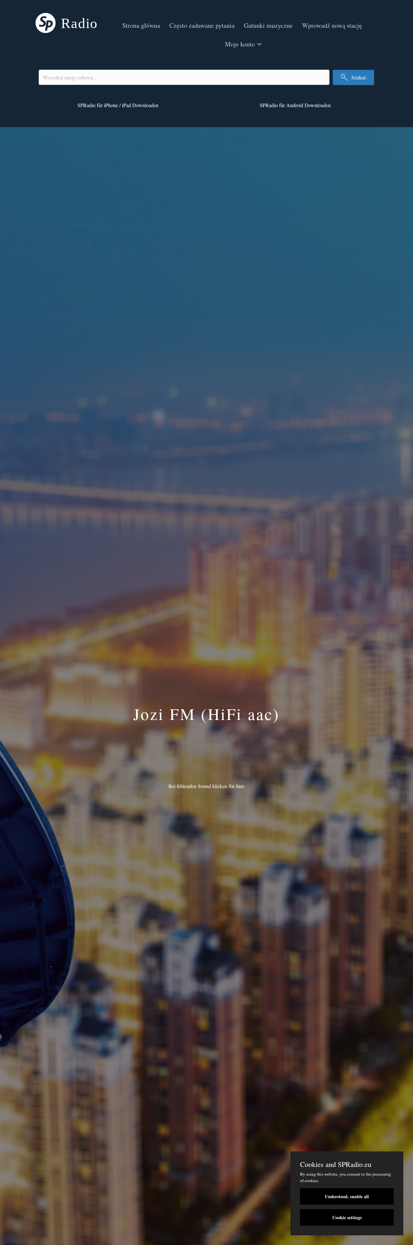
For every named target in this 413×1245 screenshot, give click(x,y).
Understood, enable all (347, 1196)
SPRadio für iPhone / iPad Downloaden (117, 105)
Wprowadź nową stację (332, 25)
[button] (259, 44)
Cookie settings (347, 1217)
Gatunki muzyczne (268, 25)
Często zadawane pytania (202, 25)
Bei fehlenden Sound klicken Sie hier (206, 786)
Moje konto (240, 44)
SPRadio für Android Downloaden (295, 105)
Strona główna (141, 25)
